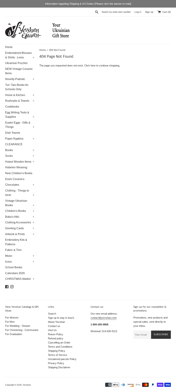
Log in (138, 12)
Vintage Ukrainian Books (19, 203)
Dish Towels (12, 132)
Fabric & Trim (13, 249)
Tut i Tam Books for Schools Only (16, 87)
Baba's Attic (19, 216)
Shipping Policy (56, 350)
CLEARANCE (14, 144)
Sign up (149, 12)
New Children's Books (18, 173)
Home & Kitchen (19, 95)
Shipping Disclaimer (59, 367)
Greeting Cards (19, 228)
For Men (10, 321)
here (93, 65)
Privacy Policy (56, 363)
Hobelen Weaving (16, 167)
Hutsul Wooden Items (19, 161)
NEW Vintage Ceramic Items (19, 71)
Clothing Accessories (19, 222)
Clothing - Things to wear (19, 193)
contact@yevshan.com (104, 317)
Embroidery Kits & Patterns (16, 242)
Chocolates (19, 184)
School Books (13, 267)
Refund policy (55, 338)
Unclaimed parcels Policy (62, 359)
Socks (19, 155)
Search (52, 313)
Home (9, 47)
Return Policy (55, 334)
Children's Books (19, 210)
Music (19, 255)
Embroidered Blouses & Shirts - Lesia (19, 55)
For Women (11, 317)
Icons (19, 261)
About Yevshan (56, 321)
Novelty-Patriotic (19, 79)
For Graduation (13, 334)
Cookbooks (12, 106)
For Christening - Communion (21, 330)
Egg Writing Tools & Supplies (19, 114)
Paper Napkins (19, 138)
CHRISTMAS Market (19, 278)
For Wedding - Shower (17, 325)
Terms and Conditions (60, 346)
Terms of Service (57, 354)
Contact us (54, 326)
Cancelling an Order (59, 342)
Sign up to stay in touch (61, 317)
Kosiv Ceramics (14, 179)
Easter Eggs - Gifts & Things (19, 125)
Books (19, 150)
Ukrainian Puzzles (16, 63)
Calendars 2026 (15, 273)
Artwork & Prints (19, 234)
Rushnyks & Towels (19, 100)
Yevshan (27, 385)
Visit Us (52, 330)
